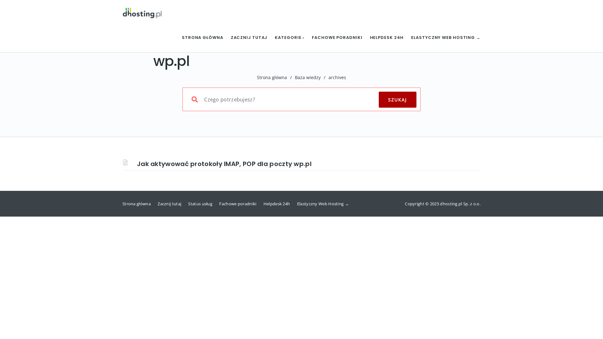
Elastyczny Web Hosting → (446, 37)
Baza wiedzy (308, 77)
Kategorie (288, 37)
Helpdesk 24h (387, 37)
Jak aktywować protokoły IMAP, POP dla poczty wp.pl (224, 163)
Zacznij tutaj (249, 37)
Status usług (200, 204)
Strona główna (202, 37)
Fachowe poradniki (337, 37)
